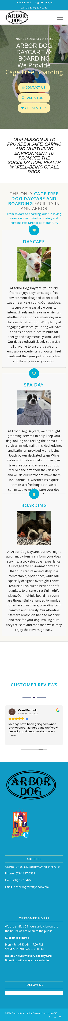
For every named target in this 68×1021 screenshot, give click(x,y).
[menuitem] (24, 2)
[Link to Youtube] (60, 1016)
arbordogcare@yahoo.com (31, 887)
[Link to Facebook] (49, 1016)
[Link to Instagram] (55, 1016)
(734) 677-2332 (25, 873)
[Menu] (58, 17)
